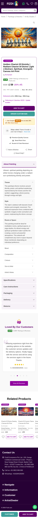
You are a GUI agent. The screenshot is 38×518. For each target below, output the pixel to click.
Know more (27, 131)
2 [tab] (14, 375)
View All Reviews (19, 383)
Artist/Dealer (11, 500)
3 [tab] (17, 375)
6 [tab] (26, 375)
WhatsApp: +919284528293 (14, 474)
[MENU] (2, 3)
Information (11, 490)
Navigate (9, 484)
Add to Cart (19, 108)
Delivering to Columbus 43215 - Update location (17, 101)
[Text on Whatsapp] (23, 4)
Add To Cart (11, 437)
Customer (10, 495)
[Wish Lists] (32, 4)
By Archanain (4, 426)
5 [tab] (23, 375)
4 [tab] (20, 375)
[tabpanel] (19, 354)
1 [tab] (11, 375)
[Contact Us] (28, 4)
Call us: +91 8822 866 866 (14, 470)
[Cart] (36, 4)
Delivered (6, 96)
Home (3, 16)
